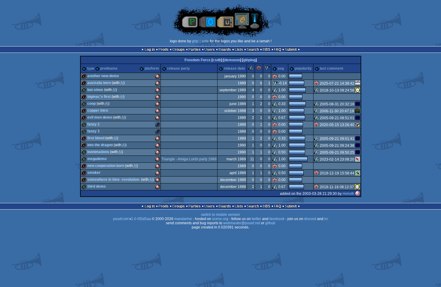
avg (281, 68)
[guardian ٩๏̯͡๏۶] (357, 90)
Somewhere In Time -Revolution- (113, 179)
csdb (217, 60)
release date (234, 68)
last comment (331, 68)
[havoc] (357, 173)
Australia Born (99, 83)
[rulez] (250, 69)
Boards (224, 49)
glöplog (249, 60)
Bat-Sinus (95, 90)
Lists (239, 49)
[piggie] (258, 69)
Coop (91, 103)
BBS (266, 49)
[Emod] (357, 125)
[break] (357, 83)
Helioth (348, 194)
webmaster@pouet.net (241, 223)
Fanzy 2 (93, 124)
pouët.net (120, 219)
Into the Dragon (100, 145)
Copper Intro (97, 110)
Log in (150, 49)
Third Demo (96, 186)
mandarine (183, 219)
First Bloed (95, 138)
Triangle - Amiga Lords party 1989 (189, 159)
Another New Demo (103, 76)
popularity (303, 68)
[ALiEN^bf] (357, 104)
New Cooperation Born (105, 166)
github (270, 223)
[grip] (357, 159)
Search (253, 49)
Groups (178, 49)
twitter (256, 219)
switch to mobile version (220, 215)
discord (310, 219)
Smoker (93, 173)
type (90, 68)
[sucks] (267, 69)
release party (178, 68)
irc (326, 219)
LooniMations (98, 152)
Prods (163, 49)
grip (195, 41)
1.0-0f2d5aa (141, 219)
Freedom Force (197, 60)
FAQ (277, 49)
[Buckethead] (357, 111)
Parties (194, 49)
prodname (109, 68)
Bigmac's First (99, 97)
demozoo (232, 60)
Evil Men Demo (99, 117)
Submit (291, 49)
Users (209, 49)
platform (152, 68)
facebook (276, 219)
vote (205, 41)
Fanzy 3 (93, 131)
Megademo (96, 159)
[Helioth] (357, 194)
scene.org (220, 219)
